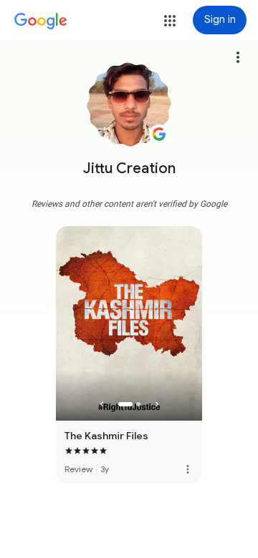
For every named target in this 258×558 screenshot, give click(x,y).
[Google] (40, 21)
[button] (170, 20)
